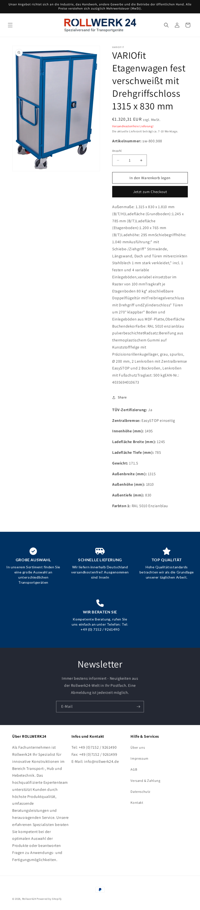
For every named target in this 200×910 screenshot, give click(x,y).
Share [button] (122, 397)
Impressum (139, 758)
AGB (133, 769)
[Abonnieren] (138, 706)
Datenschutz (140, 791)
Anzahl (116, 151)
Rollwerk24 (29, 898)
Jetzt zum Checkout (150, 191)
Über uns (137, 747)
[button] (10, 25)
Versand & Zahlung (145, 780)
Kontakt (136, 802)
